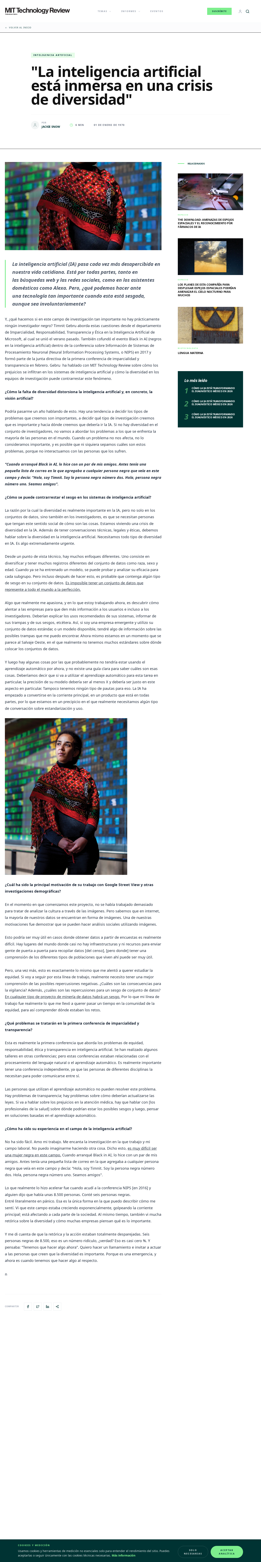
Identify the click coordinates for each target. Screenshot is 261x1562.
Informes (128, 11)
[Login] (240, 11)
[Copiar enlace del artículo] (57, 1306)
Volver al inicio (20, 27)
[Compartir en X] (38, 1306)
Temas (102, 11)
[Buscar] (247, 11)
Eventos (156, 11)
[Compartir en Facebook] (28, 1306)
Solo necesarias (193, 1552)
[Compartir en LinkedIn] (47, 1306)
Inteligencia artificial (52, 55)
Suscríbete (219, 11)
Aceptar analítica (227, 1552)
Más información (123, 1555)
